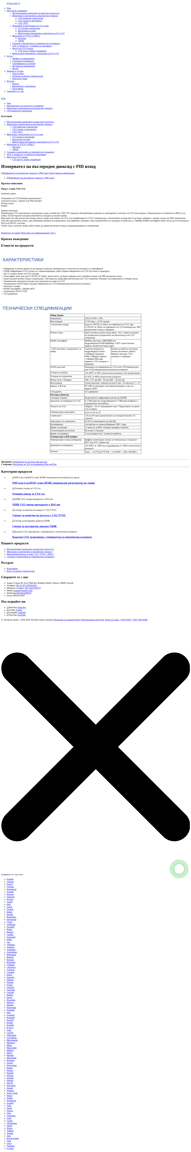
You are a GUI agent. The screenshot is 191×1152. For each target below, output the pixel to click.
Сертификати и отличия (23, 63)
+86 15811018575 (32, 588)
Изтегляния (17, 89)
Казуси (15, 83)
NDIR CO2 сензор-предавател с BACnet (36, 504)
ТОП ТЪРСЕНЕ (140, 620)
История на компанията (23, 66)
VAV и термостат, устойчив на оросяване (32, 46)
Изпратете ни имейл (11, 233)
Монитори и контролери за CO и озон (30, 26)
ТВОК (21, 41)
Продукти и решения (17, 11)
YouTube (21, 615)
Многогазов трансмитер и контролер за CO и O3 (41, 33)
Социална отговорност (23, 61)
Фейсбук (22, 607)
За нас (10, 56)
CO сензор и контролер (29, 28)
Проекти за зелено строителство (27, 76)
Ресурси (10, 81)
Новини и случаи (15, 71)
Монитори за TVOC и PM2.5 (26, 36)
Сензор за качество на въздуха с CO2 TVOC (39, 515)
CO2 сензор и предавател (30, 21)
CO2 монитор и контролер (30, 18)
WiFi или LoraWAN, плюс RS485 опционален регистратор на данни (53, 482)
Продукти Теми (19, 78)
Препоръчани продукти (92, 620)
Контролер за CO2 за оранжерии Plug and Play (35, 464)
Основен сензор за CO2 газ (28, 493)
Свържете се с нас (15, 91)
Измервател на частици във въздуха (30, 462)
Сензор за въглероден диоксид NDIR (34, 526)
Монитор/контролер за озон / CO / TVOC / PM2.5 (30, 554)
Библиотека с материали (24, 86)
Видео (15, 68)
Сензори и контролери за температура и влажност (36, 43)
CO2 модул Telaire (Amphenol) (32, 51)
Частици (22, 38)
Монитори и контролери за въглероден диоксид (35, 16)
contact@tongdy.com (23, 590)
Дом (9, 8)
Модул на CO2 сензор (22, 48)
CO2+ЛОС (23, 23)
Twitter (19, 610)
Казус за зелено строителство (21, 571)
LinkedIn (22, 612)
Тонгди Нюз (18, 73)
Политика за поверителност (67, 620)
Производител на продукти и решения (25, 106)
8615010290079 (24, 593)
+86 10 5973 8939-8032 (26, 585)
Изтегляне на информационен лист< (38, 233)
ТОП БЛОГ (125, 620)
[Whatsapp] (179, 869)
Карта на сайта (112, 620)
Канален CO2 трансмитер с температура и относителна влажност (52, 537)
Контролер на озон (27, 31)
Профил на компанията (23, 58)
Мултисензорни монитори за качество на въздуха (35, 13)
